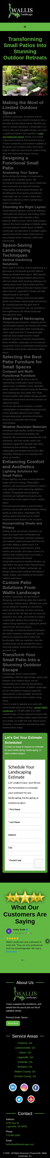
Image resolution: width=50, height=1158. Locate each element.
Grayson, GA (25, 1043)
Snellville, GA (25, 1062)
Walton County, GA (25, 1071)
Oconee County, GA (25, 1076)
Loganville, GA (25, 1057)
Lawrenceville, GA (25, 1047)
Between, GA (25, 1066)
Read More (13, 1023)
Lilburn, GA (25, 1052)
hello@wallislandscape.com (20, 1144)
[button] (25, 27)
